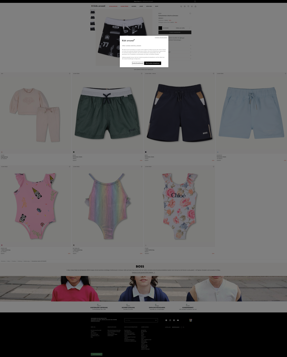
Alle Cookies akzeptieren (152, 63)
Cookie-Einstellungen (137, 63)
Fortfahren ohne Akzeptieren (161, 37)
